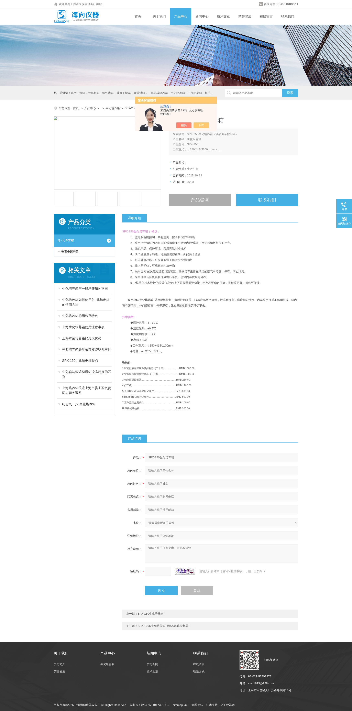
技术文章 (223, 16)
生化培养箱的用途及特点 (80, 316)
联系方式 (199, 671)
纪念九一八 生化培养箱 (79, 404)
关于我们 (159, 16)
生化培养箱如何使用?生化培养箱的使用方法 (86, 302)
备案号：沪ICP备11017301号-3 (149, 705)
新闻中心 (202, 16)
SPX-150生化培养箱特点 (80, 360)
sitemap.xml (180, 705)
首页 (138, 16)
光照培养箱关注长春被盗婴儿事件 (86, 349)
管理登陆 (197, 705)
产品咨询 (200, 199)
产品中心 (180, 16)
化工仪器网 (227, 705)
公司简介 (59, 664)
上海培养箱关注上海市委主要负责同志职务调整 (86, 390)
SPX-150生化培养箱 (150, 613)
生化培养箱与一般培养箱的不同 (85, 288)
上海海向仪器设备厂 (83, 4)
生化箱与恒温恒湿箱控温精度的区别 (86, 374)
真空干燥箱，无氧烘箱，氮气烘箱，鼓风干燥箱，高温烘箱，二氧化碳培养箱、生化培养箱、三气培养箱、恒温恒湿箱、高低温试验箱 (155, 93)
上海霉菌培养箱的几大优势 (81, 338)
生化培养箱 (113, 108)
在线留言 (266, 16)
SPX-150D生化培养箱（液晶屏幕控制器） (164, 625)
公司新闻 (152, 664)
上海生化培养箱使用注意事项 (83, 327)
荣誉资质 (244, 16)
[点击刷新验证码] (185, 571)
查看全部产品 (69, 251)
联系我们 (287, 16)
